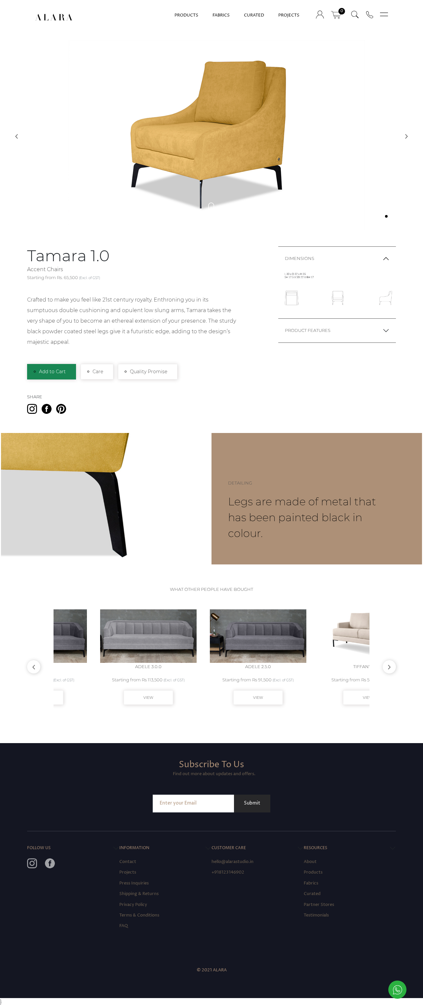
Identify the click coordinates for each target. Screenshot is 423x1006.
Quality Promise (148, 372)
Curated (254, 15)
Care (98, 372)
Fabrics (221, 15)
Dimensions (299, 258)
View (102, 697)
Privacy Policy (133, 905)
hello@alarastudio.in (232, 862)
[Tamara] (211, 131)
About (310, 862)
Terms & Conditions (139, 915)
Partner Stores (319, 905)
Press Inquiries (134, 883)
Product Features (307, 330)
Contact (127, 862)
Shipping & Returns (139, 894)
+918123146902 (228, 872)
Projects (288, 15)
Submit (252, 803)
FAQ (123, 926)
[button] (16, 136)
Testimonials (316, 915)
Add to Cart (52, 372)
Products (186, 15)
